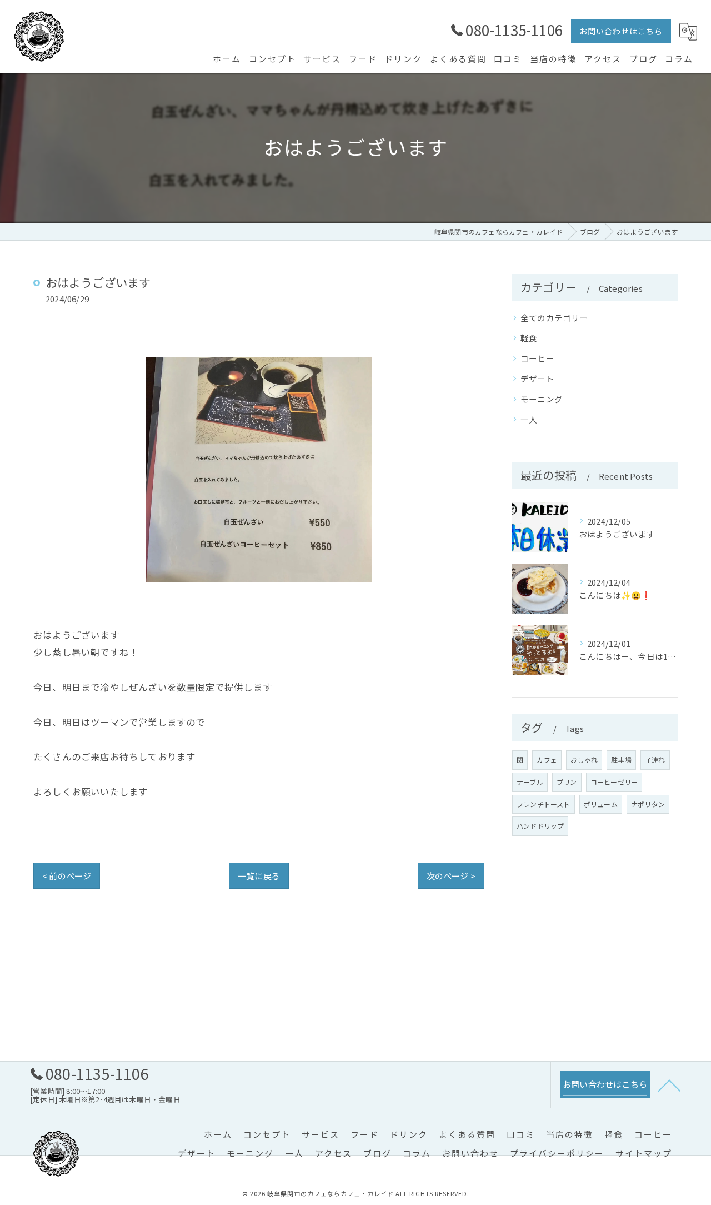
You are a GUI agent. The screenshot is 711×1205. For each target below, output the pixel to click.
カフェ (547, 759)
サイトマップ (643, 1153)
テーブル (530, 781)
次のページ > (451, 876)
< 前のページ (66, 876)
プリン (567, 781)
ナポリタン (648, 804)
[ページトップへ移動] (669, 1085)
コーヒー (537, 358)
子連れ (655, 759)
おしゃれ (584, 759)
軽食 (528, 337)
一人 (528, 419)
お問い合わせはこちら (621, 31)
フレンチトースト (543, 804)
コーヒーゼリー (614, 781)
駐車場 (621, 759)
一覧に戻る (259, 876)
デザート (537, 378)
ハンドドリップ (540, 825)
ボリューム (601, 804)
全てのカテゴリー (554, 317)
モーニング (541, 399)
